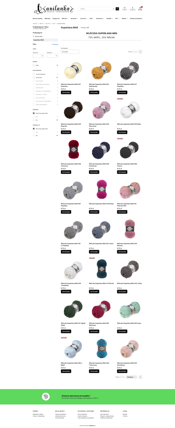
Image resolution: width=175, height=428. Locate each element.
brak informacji (40, 98)
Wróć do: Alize (38, 36)
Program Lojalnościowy (107, 416)
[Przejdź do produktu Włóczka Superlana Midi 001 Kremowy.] (73, 69)
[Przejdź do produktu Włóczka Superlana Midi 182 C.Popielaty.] (73, 229)
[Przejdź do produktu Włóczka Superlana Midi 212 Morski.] (101, 269)
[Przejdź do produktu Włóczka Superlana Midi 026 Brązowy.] (73, 109)
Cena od (35, 52)
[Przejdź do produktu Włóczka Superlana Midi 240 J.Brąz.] (129, 269)
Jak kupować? (104, 414)
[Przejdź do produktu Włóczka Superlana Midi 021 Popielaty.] (129, 69)
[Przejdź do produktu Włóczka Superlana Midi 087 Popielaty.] (73, 189)
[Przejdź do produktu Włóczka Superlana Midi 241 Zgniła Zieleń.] (73, 308)
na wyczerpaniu (40, 74)
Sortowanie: (64, 48)
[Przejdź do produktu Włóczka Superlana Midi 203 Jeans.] (101, 229)
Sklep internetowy (87, 425)
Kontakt (125, 414)
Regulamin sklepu (38, 414)
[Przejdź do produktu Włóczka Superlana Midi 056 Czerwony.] (73, 149)
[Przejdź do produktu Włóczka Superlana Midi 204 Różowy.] (129, 229)
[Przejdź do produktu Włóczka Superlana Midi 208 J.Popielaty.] (73, 269)
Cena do (49, 52)
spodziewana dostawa (42, 84)
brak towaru (39, 81)
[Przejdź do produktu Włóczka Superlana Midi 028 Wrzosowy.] (101, 109)
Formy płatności (82, 414)
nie (36, 120)
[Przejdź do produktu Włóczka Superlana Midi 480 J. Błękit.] (73, 348)
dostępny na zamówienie (43, 91)
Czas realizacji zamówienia (86, 418)
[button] (117, 8)
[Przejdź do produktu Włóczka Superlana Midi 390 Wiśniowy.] (101, 308)
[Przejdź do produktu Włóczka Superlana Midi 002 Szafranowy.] (101, 69)
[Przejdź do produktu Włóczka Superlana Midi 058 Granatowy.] (101, 149)
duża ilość (39, 77)
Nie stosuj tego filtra (42, 113)
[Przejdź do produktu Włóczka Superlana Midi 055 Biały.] (129, 109)
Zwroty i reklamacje (38, 416)
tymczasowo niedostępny (43, 101)
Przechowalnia (59, 418)
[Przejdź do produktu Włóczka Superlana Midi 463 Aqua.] (129, 308)
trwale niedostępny (41, 104)
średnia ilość (39, 87)
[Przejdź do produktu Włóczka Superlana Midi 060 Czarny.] (129, 149)
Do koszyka (66, 92)
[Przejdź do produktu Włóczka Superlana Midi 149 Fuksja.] (101, 189)
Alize (54, 23)
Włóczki (41, 23)
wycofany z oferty (41, 94)
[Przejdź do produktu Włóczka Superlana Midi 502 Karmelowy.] (129, 348)
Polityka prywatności (106, 418)
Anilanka (35, 23)
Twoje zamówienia (60, 414)
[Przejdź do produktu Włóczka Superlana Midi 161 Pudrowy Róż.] (129, 189)
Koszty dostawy (82, 416)
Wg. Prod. (48, 23)
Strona (130, 51)
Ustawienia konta (60, 416)
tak (37, 116)
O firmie (125, 416)
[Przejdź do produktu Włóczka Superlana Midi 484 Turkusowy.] (101, 348)
